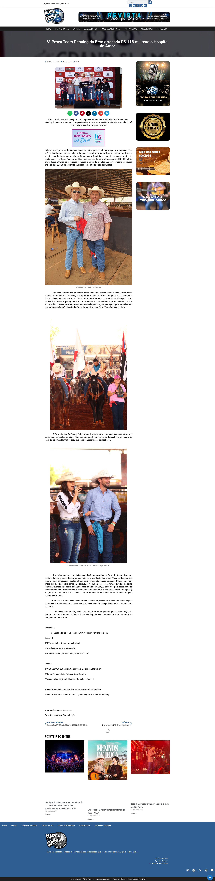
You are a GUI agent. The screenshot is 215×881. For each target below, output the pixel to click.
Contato (14, 826)
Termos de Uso (47, 826)
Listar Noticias (84, 826)
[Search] (150, 2)
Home (4, 826)
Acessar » (48, 815)
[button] (69, 113)
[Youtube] (145, 5)
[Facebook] (134, 5)
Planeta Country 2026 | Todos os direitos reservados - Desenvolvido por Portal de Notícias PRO (107, 879)
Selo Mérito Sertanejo (103, 826)
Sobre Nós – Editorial (29, 826)
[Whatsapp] (138, 5)
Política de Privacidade (66, 826)
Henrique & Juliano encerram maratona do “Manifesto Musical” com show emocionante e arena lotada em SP (64, 805)
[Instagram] (130, 5)
